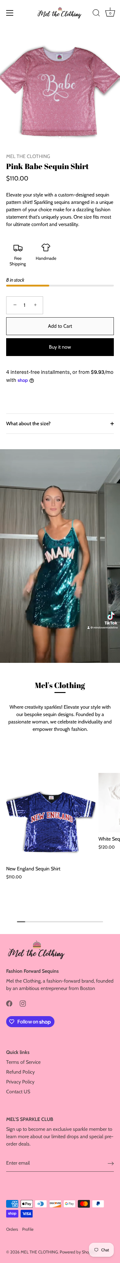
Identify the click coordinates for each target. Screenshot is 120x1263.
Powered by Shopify (78, 1251)
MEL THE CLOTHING (28, 156)
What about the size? (28, 423)
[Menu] (10, 13)
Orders (12, 1229)
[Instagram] (23, 1003)
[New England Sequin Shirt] (50, 817)
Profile (28, 1229)
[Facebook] (9, 1003)
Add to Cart (60, 326)
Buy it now (60, 347)
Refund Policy (20, 1072)
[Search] (96, 14)
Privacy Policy (20, 1082)
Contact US (18, 1092)
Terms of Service (23, 1062)
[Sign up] (111, 1163)
